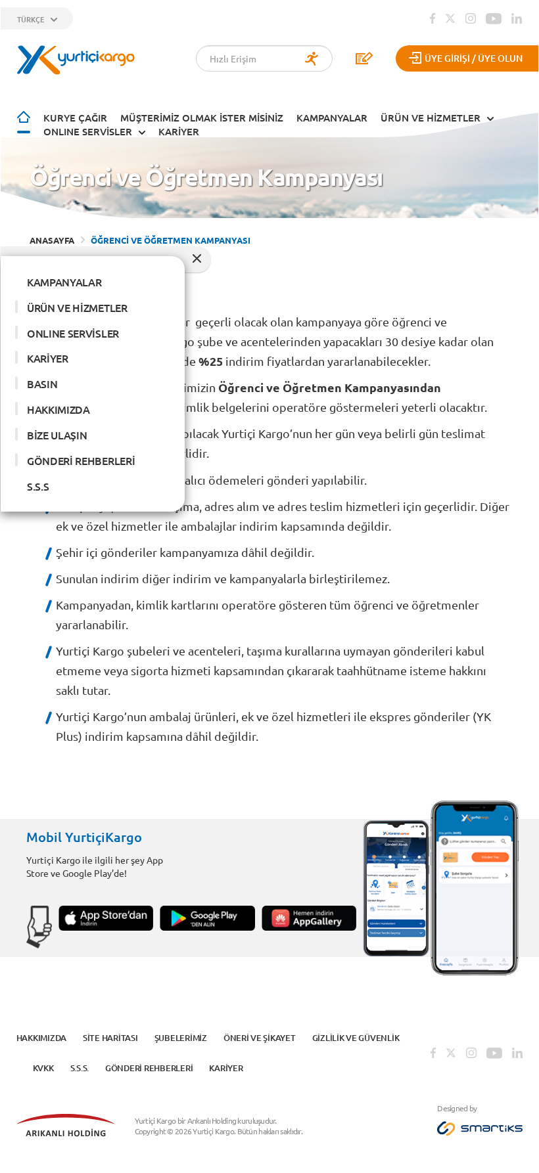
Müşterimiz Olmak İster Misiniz (201, 117)
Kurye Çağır (75, 117)
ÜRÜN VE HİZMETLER (430, 117)
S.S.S (38, 486)
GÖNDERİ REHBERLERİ (81, 460)
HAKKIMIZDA (58, 409)
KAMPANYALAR (331, 117)
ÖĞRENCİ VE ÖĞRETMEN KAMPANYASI (170, 240)
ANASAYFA (52, 240)
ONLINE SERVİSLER (87, 131)
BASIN (42, 383)
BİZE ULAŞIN (57, 435)
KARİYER (178, 131)
